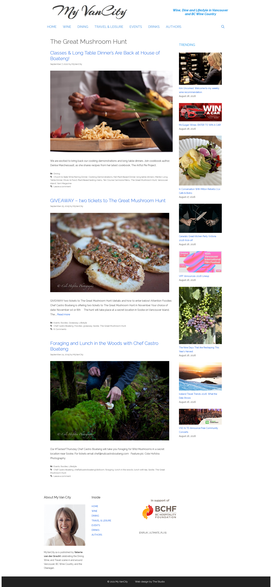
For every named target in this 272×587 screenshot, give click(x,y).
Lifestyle (83, 322)
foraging (109, 469)
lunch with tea (140, 469)
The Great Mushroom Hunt (144, 180)
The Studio (159, 581)
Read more (63, 314)
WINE (67, 27)
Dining (57, 173)
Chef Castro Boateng (64, 326)
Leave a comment (62, 186)
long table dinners (145, 177)
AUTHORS (173, 27)
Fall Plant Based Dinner (124, 177)
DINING (82, 27)
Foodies (78, 326)
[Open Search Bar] (223, 26)
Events (57, 322)
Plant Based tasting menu (90, 180)
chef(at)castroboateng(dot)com (89, 469)
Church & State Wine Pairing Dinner (71, 177)
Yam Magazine (64, 183)
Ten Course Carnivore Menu (116, 180)
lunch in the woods (124, 469)
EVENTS (136, 27)
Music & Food (70, 180)
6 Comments (60, 329)
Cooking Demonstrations (100, 177)
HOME (52, 27)
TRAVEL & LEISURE (108, 27)
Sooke (96, 326)
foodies (64, 322)
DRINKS (154, 27)
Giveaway (73, 322)
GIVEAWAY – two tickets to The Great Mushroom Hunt (108, 200)
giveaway (87, 326)
